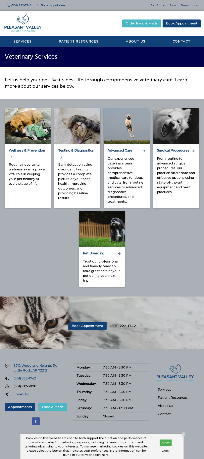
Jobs (173, 5)
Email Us (21, 394)
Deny (166, 450)
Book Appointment (181, 23)
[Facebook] (36, 421)
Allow (166, 442)
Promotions (189, 5)
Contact (181, 41)
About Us (135, 41)
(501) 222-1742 (123, 326)
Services (22, 41)
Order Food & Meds (142, 23)
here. (105, 455)
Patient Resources (78, 41)
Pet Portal (157, 5)
